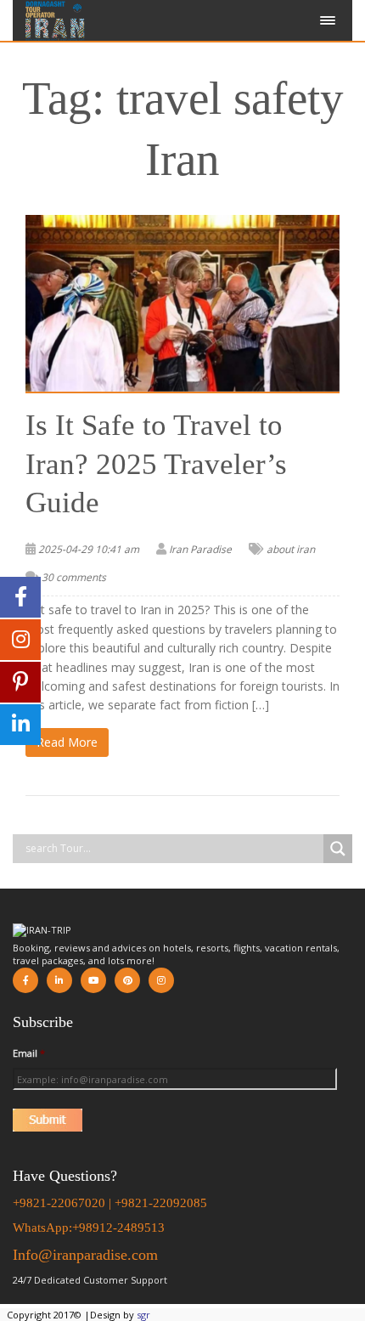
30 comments (74, 577)
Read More (67, 742)
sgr (143, 1314)
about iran (291, 549)
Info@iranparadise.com (85, 1254)
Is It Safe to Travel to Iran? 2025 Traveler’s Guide (156, 464)
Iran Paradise (200, 549)
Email (29, 1053)
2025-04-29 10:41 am (88, 549)
